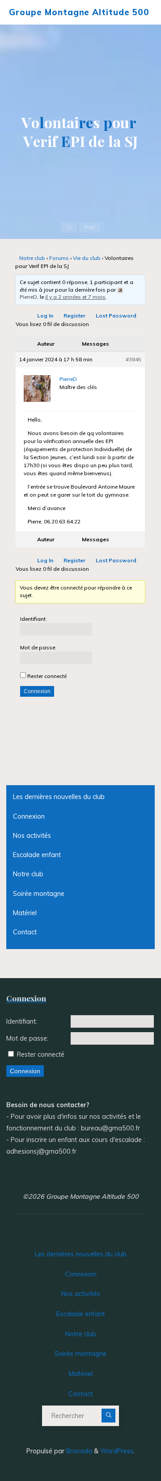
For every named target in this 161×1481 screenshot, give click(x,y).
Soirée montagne (38, 894)
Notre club (33, 258)
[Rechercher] (109, 1416)
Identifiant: (33, 618)
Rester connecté (47, 676)
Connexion (37, 691)
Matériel (25, 913)
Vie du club (87, 258)
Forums (59, 258)
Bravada (78, 1451)
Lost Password (116, 316)
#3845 (134, 359)
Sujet (89, 227)
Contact (25, 932)
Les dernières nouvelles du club (59, 797)
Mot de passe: (38, 647)
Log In (46, 316)
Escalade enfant (37, 855)
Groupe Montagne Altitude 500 (79, 12)
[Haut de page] (126, 1446)
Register (75, 316)
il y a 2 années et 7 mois (75, 297)
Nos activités (32, 836)
